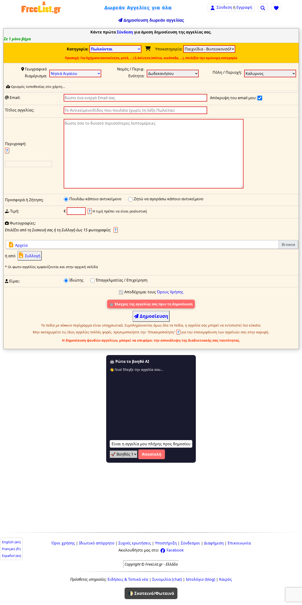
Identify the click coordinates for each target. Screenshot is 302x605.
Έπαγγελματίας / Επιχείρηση (121, 280)
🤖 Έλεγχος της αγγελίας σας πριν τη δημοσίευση (151, 304)
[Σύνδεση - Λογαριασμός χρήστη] (212, 7)
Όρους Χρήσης (170, 291)
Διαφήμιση (214, 543)
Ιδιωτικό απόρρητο (96, 543)
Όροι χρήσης (63, 543)
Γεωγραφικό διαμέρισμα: (35, 72)
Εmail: (14, 97)
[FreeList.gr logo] (41, 7)
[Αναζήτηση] (263, 7)
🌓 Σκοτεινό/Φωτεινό (151, 593)
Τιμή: (14, 211)
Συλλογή (32, 255)
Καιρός (225, 579)
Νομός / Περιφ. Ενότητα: (130, 72)
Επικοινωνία (239, 543)
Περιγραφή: (15, 147)
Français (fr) (11, 549)
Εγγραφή (244, 7)
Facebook (175, 550)
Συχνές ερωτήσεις (134, 543)
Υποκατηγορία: (169, 49)
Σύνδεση (224, 7)
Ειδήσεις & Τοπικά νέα (128, 579)
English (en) (11, 542)
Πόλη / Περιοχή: (227, 72)
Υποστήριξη (166, 543)
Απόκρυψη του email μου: (233, 97)
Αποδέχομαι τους (153, 291)
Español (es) (11, 555)
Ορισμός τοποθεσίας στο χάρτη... (37, 86)
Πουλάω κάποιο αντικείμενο (95, 198)
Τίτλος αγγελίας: (19, 110)
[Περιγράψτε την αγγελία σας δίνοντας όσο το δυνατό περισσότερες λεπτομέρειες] (153, 155)
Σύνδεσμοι (190, 543)
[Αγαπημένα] (276, 7)
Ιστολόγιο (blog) (200, 579)
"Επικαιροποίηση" (163, 332)
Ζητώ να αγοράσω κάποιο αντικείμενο (168, 198)
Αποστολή (151, 454)
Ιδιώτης (76, 280)
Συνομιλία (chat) (167, 579)
